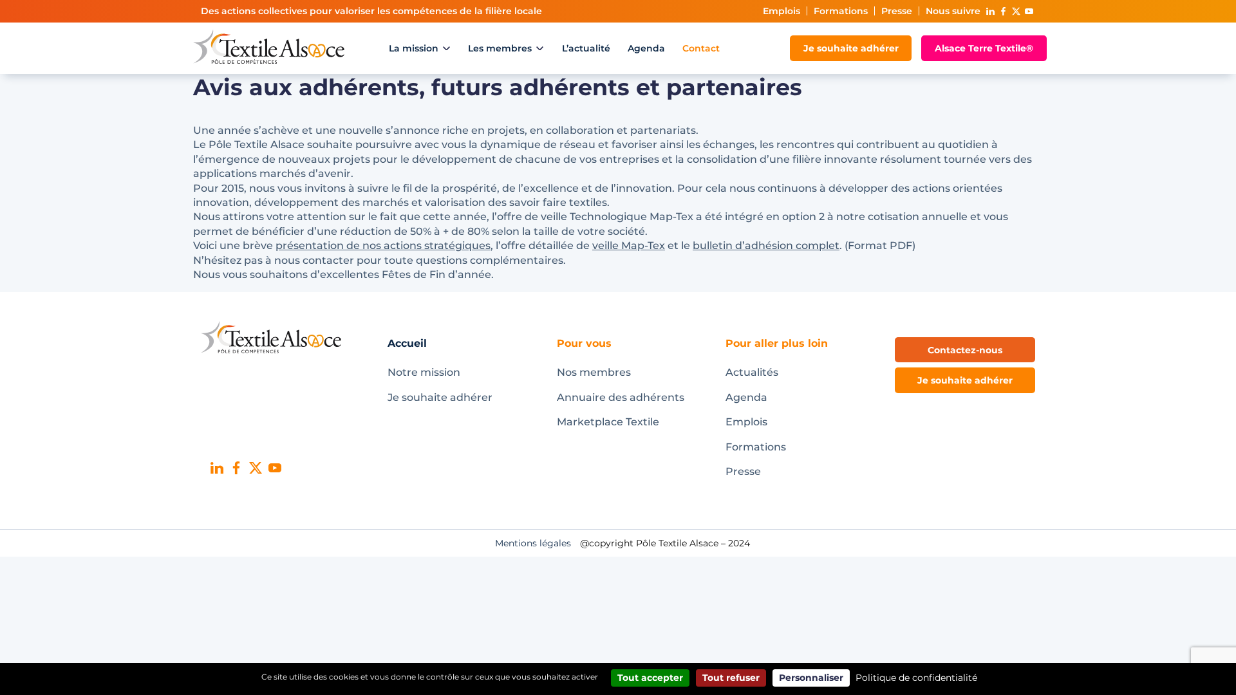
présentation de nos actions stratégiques (383, 245)
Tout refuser (731, 677)
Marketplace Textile (608, 422)
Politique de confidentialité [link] (916, 677)
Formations (841, 10)
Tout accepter (650, 677)
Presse (896, 10)
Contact (701, 48)
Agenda (646, 48)
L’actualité (586, 48)
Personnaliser (811, 677)
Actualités (752, 372)
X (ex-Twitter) (1015, 11)
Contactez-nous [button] (965, 350)
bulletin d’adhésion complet (766, 245)
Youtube (1028, 11)
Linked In (990, 11)
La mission (413, 48)
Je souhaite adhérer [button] (965, 380)
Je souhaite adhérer (851, 48)
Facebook (1003, 11)
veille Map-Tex (628, 245)
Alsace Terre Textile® (984, 48)
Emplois (781, 10)
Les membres (500, 48)
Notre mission (424, 372)
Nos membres (594, 372)
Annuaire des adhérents (620, 397)
